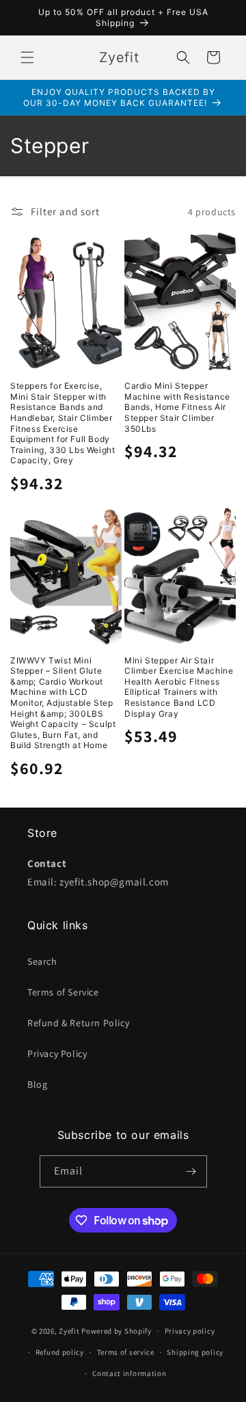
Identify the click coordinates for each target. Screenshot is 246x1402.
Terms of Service (63, 992)
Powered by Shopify (116, 1331)
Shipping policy (195, 1352)
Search (42, 961)
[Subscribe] (191, 1171)
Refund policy (60, 1352)
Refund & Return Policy (78, 1023)
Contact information (129, 1373)
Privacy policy (190, 1331)
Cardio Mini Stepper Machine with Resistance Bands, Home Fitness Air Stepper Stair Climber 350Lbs (177, 407)
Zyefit (69, 1331)
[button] (27, 57)
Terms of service (125, 1352)
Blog (37, 1084)
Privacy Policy (57, 1053)
